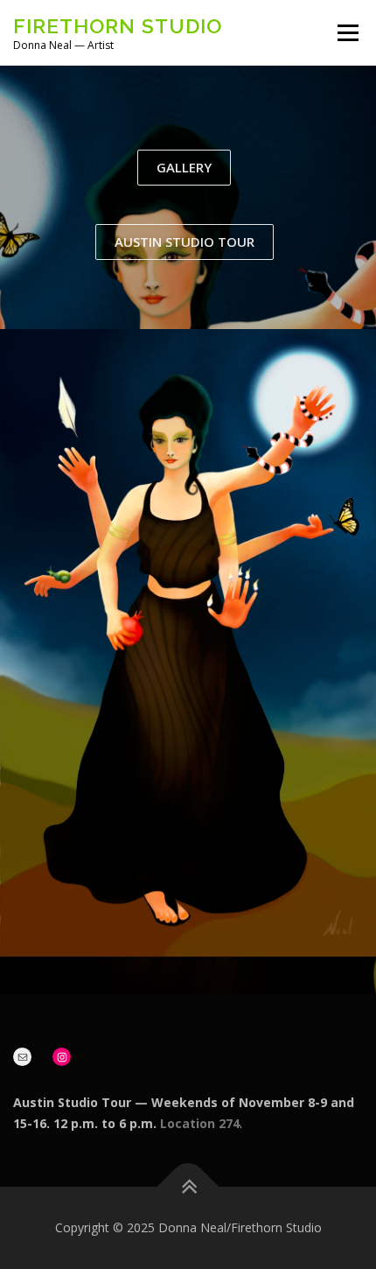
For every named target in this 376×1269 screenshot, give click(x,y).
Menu (346, 32)
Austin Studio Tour (184, 241)
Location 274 (200, 1123)
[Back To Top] (188, 1187)
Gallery (184, 167)
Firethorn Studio (117, 26)
